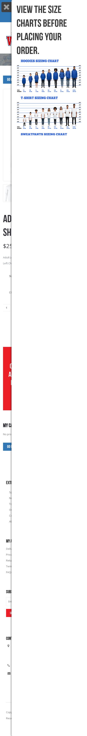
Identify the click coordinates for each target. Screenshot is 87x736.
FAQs (9, 572)
